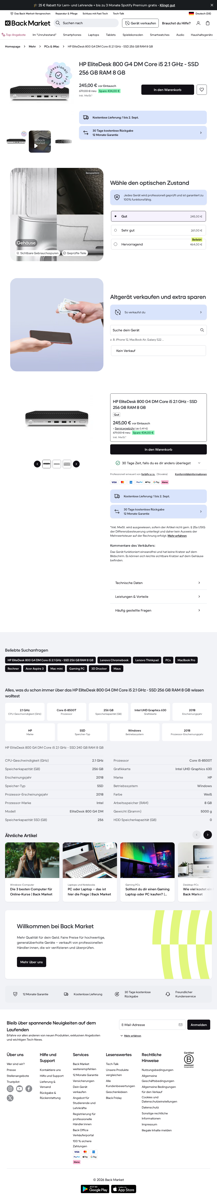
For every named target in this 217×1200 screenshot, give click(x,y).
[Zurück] (37, 464)
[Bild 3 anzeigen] (67, 464)
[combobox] (158, 330)
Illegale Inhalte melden (157, 1130)
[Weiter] (76, 464)
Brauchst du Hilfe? (176, 23)
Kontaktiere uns (50, 1070)
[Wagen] (207, 23)
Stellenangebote (18, 1076)
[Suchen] (57, 23)
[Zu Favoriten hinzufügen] (202, 90)
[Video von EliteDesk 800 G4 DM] (40, 142)
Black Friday (114, 1098)
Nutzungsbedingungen (157, 1070)
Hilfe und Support (52, 1076)
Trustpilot (13, 1082)
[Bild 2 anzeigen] (57, 464)
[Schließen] (212, 5)
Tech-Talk (112, 1064)
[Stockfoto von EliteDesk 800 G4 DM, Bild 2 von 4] (64, 142)
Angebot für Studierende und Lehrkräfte (84, 1103)
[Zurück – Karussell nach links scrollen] (196, 835)
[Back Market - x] (10, 1098)
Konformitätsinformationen (191, 474)
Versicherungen (83, 1081)
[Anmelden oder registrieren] (198, 23)
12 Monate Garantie (85, 1075)
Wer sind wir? (16, 1064)
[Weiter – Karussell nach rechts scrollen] (207, 835)
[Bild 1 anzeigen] (46, 464)
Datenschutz (150, 1107)
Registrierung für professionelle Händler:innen (84, 1119)
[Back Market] (27, 23)
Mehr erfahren (177, 536)
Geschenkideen (116, 1092)
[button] (58, 75)
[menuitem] (72, 34)
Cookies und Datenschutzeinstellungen (159, 1099)
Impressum (149, 1124)
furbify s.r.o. (148, 474)
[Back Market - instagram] (10, 1088)
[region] (108, 873)
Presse (11, 1070)
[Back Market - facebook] (28, 1088)
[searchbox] (89, 23)
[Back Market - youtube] (19, 1088)
